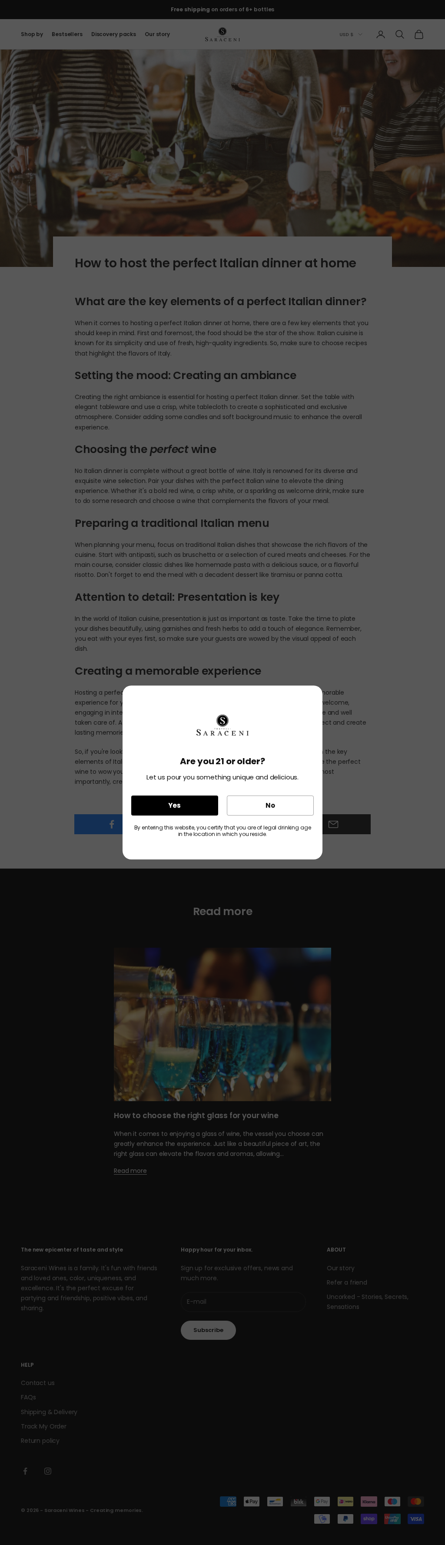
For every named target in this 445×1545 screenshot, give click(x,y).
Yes (174, 805)
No (270, 805)
